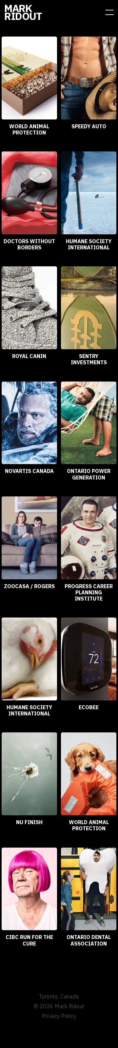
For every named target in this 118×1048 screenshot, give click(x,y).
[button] (109, 12)
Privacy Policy (59, 1016)
